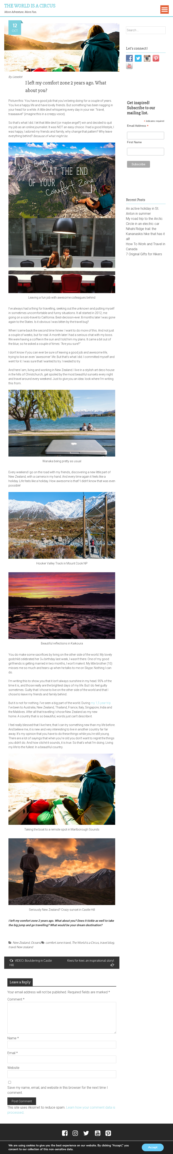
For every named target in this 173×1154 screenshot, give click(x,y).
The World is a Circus (29, 6)
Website (13, 1068)
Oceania (36, 942)
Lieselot (17, 77)
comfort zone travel (58, 942)
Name (13, 1038)
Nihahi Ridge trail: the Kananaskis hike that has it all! (145, 234)
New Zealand (21, 942)
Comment (15, 999)
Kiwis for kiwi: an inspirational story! (90, 960)
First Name (134, 142)
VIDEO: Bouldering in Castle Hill (30, 963)
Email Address (138, 126)
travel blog (107, 942)
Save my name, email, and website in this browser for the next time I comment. (57, 1090)
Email (12, 1053)
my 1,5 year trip (101, 703)
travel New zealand (20, 947)
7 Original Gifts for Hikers (144, 254)
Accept (152, 1147)
